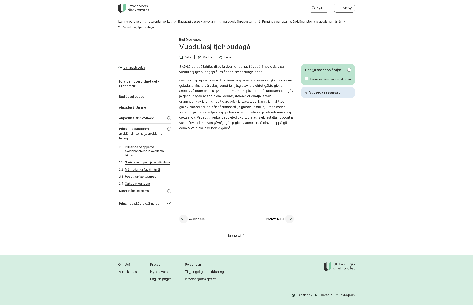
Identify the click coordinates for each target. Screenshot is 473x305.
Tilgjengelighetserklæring (204, 272)
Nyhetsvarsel (160, 272)
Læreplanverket (160, 21)
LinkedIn (325, 295)
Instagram (347, 295)
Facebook (304, 295)
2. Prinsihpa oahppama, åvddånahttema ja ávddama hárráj (300, 21)
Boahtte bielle (275, 218)
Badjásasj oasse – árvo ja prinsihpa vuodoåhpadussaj (215, 21)
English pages (160, 279)
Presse (155, 264)
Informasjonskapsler (200, 279)
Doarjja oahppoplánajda (323, 70)
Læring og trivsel (130, 21)
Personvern (193, 264)
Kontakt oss (127, 272)
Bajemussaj (234, 235)
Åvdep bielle (197, 218)
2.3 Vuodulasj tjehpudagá (136, 27)
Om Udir (124, 264)
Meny (347, 8)
